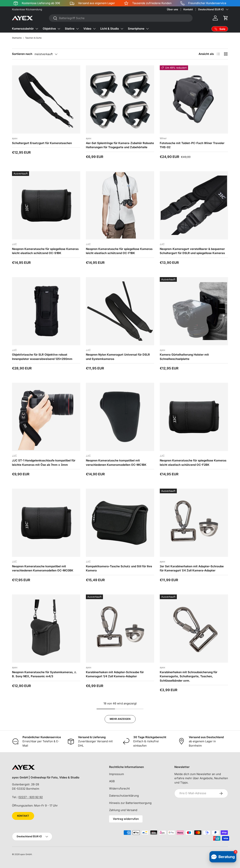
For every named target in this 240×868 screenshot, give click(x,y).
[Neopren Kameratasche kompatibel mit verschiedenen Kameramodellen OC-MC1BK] (120, 417)
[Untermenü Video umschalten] (94, 28)
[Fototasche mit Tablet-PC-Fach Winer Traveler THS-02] (194, 99)
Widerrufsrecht (119, 788)
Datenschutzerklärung (124, 795)
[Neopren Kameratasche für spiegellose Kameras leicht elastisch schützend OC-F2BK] (194, 417)
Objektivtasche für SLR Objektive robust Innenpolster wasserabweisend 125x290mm (42, 357)
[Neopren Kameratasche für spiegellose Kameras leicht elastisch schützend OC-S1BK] (46, 205)
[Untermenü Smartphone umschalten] (147, 28)
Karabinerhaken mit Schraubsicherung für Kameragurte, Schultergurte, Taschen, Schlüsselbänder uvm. (188, 676)
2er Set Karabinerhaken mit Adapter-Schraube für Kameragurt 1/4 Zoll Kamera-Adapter (192, 568)
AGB (112, 781)
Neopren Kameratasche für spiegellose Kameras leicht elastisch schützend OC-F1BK (119, 251)
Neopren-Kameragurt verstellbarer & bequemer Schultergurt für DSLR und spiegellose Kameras (192, 251)
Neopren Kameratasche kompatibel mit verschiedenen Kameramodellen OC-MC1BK (116, 463)
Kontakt (188, 9)
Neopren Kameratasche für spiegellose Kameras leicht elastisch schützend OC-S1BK (45, 251)
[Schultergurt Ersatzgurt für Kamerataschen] (46, 99)
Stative (69, 28)
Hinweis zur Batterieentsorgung (130, 803)
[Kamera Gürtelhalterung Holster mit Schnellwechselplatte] (194, 311)
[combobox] (121, 18)
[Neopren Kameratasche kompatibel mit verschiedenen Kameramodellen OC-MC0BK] (46, 523)
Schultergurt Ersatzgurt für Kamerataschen (42, 143)
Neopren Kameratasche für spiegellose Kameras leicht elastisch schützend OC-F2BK (193, 463)
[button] (226, 18)
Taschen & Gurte (33, 38)
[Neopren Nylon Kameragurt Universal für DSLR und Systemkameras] (120, 311)
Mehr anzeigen (120, 718)
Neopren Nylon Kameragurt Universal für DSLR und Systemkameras (118, 357)
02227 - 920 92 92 (30, 797)
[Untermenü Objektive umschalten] (59, 28)
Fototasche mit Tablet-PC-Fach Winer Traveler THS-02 (192, 145)
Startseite (17, 38)
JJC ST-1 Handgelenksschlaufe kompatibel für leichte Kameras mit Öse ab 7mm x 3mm (43, 463)
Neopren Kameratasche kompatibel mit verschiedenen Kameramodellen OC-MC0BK (42, 568)
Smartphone (136, 28)
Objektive (49, 28)
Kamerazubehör (23, 28)
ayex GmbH (26, 854)
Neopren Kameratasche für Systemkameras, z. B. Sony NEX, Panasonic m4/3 (44, 674)
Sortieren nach (22, 54)
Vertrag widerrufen (126, 819)
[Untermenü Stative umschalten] (77, 28)
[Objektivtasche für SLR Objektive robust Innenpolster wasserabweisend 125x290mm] (46, 311)
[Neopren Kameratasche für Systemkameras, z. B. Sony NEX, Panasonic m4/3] (46, 628)
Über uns (172, 9)
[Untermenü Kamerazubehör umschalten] (36, 28)
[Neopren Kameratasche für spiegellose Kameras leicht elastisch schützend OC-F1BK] (120, 205)
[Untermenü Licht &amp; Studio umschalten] (122, 28)
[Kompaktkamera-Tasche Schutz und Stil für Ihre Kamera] (120, 523)
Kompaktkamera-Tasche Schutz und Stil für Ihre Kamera (119, 568)
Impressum (116, 774)
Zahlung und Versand (123, 810)
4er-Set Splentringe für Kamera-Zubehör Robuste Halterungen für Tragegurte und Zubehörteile (120, 145)
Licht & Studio (109, 28)
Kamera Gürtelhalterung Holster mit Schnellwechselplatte (184, 357)
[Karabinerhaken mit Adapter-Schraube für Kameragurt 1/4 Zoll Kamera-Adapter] (120, 628)
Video (87, 28)
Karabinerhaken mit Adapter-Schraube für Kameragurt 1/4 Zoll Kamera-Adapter (115, 674)
